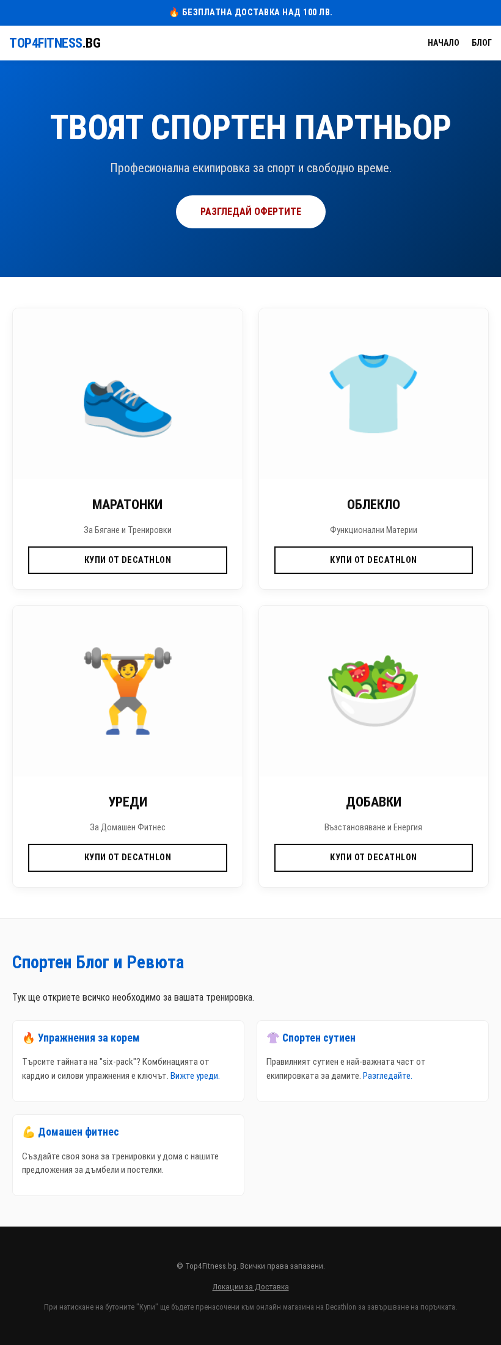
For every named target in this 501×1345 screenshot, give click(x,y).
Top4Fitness (54, 43)
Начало (443, 43)
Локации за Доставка (251, 1286)
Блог (482, 43)
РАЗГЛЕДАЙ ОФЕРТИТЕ (250, 211)
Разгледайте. (387, 1075)
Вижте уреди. (195, 1075)
